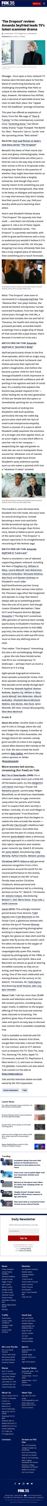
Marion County (7, 1287)
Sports (25, 1346)
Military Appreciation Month (9, 1306)
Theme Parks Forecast (30, 1282)
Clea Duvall (20, 825)
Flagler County (7, 1282)
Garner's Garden (27, 1333)
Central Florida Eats (9, 1387)
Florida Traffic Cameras (7, 1331)
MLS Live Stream (28, 1472)
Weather (26, 1266)
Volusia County (7, 1298)
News (4, 1266)
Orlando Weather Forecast (28, 1275)
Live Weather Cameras (30, 1269)
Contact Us (6, 1401)
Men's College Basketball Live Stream (30, 1461)
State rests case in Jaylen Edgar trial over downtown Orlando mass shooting (29, 1174)
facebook (15, 1483)
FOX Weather (26, 1290)
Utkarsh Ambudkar (12, 573)
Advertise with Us (8, 1421)
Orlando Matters (7, 1379)
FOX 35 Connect (27, 1408)
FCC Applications (8, 1434)
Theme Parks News (9, 1354)
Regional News (29, 1368)
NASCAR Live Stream (29, 1455)
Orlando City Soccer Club (29, 1358)
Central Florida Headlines (7, 1273)
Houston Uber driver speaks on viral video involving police (16, 1125)
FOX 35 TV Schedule (9, 1374)
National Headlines (8, 1276)
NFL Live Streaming (29, 1445)
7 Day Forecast (27, 1279)
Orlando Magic (27, 1354)
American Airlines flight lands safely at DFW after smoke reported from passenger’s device (17, 1136)
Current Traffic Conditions (7, 1322)
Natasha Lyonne (10, 790)
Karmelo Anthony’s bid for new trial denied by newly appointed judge (17, 1116)
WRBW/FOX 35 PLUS (9, 1426)
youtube (27, 1483)
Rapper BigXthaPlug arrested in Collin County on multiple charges (15, 1145)
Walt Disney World (8, 1357)
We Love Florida (27, 1318)
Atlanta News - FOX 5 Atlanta (29, 1381)
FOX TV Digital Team (21, 34)
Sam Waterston (33, 570)
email (32, 1483)
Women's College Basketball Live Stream (30, 1466)
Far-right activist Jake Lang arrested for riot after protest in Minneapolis (17, 1106)
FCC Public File (7, 1431)
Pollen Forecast (27, 1287)
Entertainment (32, 34)
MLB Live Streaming (29, 1452)
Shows (5, 1368)
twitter (19, 1483)
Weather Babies (27, 1323)
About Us (6, 1392)
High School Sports (28, 1362)
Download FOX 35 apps (8, 1417)
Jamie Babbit (18, 836)
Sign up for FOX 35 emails (8, 1412)
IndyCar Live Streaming (30, 1458)
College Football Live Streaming (29, 1449)
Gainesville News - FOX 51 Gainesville (30, 1372)
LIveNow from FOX (8, 1384)
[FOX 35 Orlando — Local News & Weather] (8, 3)
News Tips (27, 1392)
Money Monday (27, 1341)
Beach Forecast (27, 1284)
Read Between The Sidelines (28, 1351)
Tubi (24, 1090)
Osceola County (7, 1292)
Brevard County (7, 1279)
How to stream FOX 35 (10, 1396)
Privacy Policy (26, 1249)
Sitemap (5, 1309)
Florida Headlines (8, 1269)
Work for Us (6, 1406)
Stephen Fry (20, 566)
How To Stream (7, 1371)
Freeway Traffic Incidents (7, 1326)
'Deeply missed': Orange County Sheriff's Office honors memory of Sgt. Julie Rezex (28, 1194)
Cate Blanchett (24, 916)
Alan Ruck (7, 577)
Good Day (26, 1315)
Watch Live (36, 3)
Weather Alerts (27, 1272)
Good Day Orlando (8, 1376)
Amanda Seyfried (29, 299)
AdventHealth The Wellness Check (28, 1327)
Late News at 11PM (9, 1382)
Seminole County (8, 1295)
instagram (23, 1483)
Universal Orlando (8, 1362)
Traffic (5, 1315)
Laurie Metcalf (16, 570)
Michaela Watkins (33, 573)
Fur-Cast (25, 1336)
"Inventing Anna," (17, 123)
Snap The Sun (26, 1297)
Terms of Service (25, 1251)
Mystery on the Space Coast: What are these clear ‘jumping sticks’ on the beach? (28, 1184)
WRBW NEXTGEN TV (9, 1423)
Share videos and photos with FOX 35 (29, 1404)
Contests (6, 1439)
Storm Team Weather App (29, 1293)
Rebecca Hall (27, 861)
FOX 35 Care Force (28, 1321)
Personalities (6, 1404)
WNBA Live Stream (28, 1470)
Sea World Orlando (8, 1360)
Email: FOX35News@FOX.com (30, 1399)
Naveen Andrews (27, 577)
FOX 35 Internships (8, 1409)
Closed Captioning (8, 1429)
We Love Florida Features (7, 1351)
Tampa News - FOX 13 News (30, 1377)
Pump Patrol (6, 1318)
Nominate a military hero (9, 1301)
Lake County (6, 1284)
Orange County (7, 1290)
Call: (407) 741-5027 (29, 1396)
